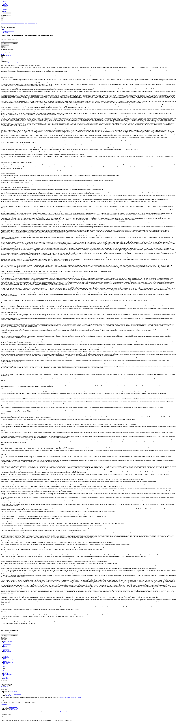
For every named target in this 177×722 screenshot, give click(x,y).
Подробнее (3, 54)
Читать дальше (4, 704)
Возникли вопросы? (8, 659)
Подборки (28, 23)
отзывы (6, 62)
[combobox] (88, 18)
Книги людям (34, 23)
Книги (4, 658)
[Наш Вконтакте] (4, 716)
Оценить (9, 55)
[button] (88, 20)
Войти (2, 16)
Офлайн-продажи (7, 641)
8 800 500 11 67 (4, 686)
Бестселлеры (14, 23)
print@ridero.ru (14, 692)
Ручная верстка (7, 644)
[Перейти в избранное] (1, 25)
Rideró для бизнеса (7, 651)
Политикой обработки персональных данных (70, 697)
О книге (2, 62)
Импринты (8, 23)
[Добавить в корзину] (6, 47)
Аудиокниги (6, 672)
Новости (5, 8)
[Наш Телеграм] (3, 717)
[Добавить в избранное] (2, 57)
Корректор (5, 646)
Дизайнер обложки (7, 647)
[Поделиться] (2, 59)
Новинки (5, 673)
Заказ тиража (6, 649)
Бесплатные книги (7, 674)
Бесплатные (19, 23)
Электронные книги (8, 670)
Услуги (5, 4)
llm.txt (4, 666)
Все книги (3, 23)
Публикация (6, 650)
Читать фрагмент (4, 44)
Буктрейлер (6, 645)
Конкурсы (5, 5)
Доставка (5, 678)
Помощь (5, 11)
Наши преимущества (8, 662)
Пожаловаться (4, 61)
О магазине (6, 657)
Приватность (6, 661)
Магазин (5, 1)
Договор (5, 664)
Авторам (5, 6)
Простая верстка (7, 642)
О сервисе (5, 3)
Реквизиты (5, 663)
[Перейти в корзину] (3, 25)
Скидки (24, 23)
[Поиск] (2, 20)
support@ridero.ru (13, 691)
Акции (5, 9)
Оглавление (11, 62)
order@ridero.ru (17, 694)
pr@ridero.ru (8, 695)
